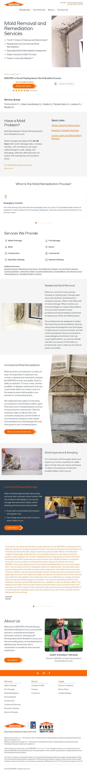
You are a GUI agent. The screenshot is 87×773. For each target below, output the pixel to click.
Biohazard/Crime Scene (28, 269)
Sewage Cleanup (11, 269)
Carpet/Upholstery (11, 272)
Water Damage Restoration (66, 125)
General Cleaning (11, 712)
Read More (12, 660)
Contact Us (62, 9)
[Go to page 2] (38, 223)
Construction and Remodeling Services (67, 137)
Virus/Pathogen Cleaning (48, 269)
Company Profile (37, 685)
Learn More (13, 528)
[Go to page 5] (46, 223)
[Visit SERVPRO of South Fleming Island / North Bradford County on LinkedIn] (38, 673)
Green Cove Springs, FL (31, 104)
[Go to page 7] (51, 223)
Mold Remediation (11, 693)
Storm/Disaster (10, 697)
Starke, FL (47, 104)
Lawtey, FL (76, 104)
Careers (34, 689)
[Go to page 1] (36, 223)
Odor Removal (71, 272)
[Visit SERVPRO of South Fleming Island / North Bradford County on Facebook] (49, 673)
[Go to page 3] (41, 223)
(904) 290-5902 (75, 4)
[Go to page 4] (43, 223)
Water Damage (10, 685)
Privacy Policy (63, 689)
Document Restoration (44, 272)
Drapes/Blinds (59, 272)
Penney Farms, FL (61, 104)
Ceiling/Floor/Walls (27, 272)
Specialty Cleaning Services (65, 130)
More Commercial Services (19, 432)
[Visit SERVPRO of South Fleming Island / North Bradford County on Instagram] (44, 673)
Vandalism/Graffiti (26, 274)
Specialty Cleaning (11, 708)
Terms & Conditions (65, 685)
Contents (37, 274)
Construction (9, 701)
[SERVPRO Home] (14, 4)
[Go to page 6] (48, 223)
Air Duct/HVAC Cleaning (68, 269)
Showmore (8, 168)
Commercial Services (12, 704)
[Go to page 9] (53, 606)
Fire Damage (9, 689)
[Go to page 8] (51, 606)
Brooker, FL (9, 107)
